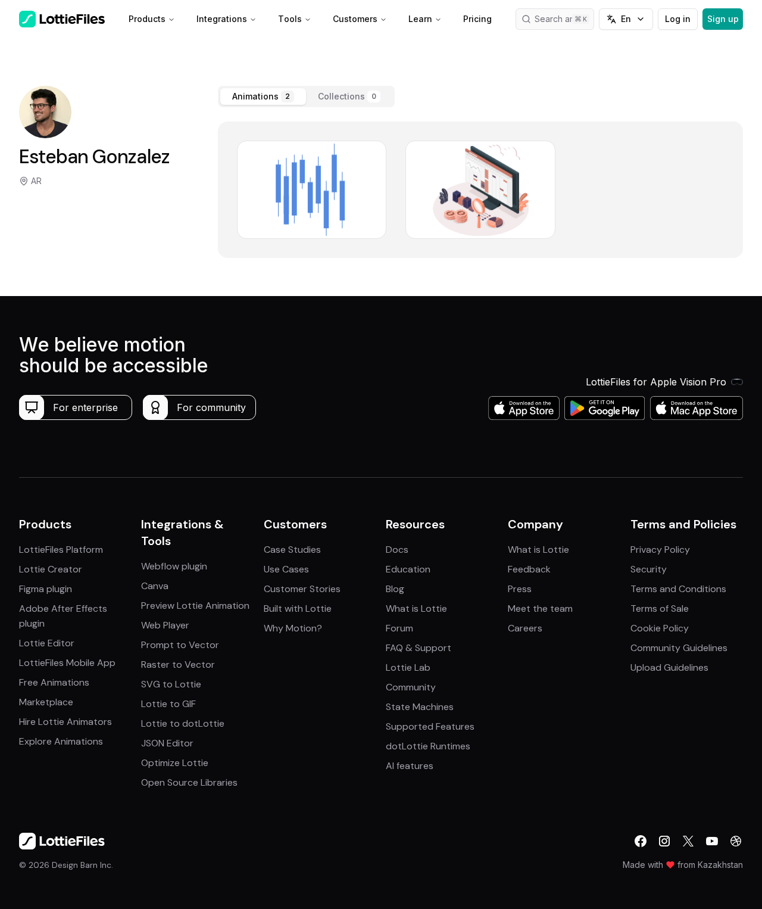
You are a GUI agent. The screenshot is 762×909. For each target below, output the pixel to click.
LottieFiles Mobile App (67, 662)
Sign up (723, 19)
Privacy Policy (660, 549)
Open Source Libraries (189, 782)
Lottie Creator (50, 569)
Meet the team (540, 608)
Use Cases (286, 569)
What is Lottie (416, 608)
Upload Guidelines (669, 667)
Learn (420, 19)
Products (147, 19)
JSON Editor (167, 743)
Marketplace (46, 702)
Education (408, 569)
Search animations (564, 19)
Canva (154, 586)
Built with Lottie (298, 608)
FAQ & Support (418, 648)
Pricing (477, 19)
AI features (409, 765)
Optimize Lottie (174, 763)
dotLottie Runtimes (428, 746)
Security (648, 569)
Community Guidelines (678, 648)
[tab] (263, 96)
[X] (688, 841)
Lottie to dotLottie (182, 723)
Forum (399, 628)
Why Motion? (293, 628)
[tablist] (306, 96)
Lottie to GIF (168, 704)
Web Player (165, 625)
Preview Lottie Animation (195, 605)
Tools (290, 19)
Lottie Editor (46, 643)
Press (520, 589)
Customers (355, 19)
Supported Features (430, 726)
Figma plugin (45, 589)
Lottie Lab (408, 667)
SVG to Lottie (171, 684)
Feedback (529, 569)
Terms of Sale (659, 608)
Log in (678, 19)
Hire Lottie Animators (65, 721)
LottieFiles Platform (61, 549)
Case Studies (292, 549)
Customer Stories (302, 589)
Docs (397, 549)
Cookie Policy (659, 628)
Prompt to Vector (180, 645)
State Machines (420, 707)
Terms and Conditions (678, 589)
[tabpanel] (480, 190)
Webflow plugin (174, 566)
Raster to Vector (178, 664)
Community (411, 687)
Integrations (221, 19)
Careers (525, 628)
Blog (395, 589)
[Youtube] (712, 841)
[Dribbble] (736, 841)
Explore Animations (61, 741)
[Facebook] (640, 841)
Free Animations (54, 682)
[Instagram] (664, 841)
